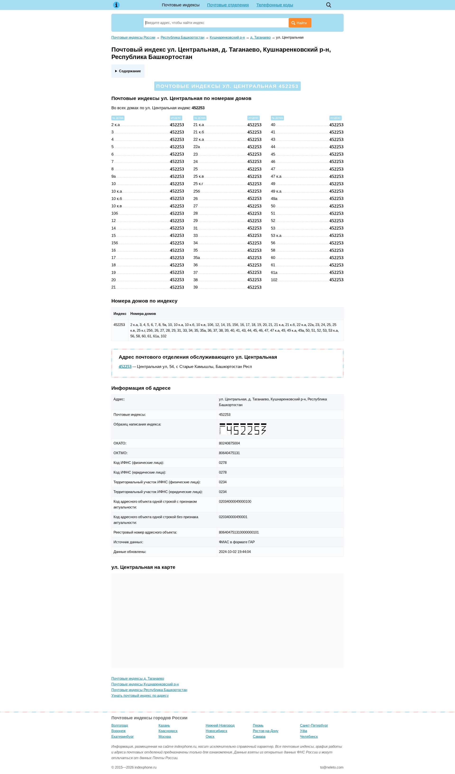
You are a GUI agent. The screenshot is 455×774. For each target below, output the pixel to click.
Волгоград (119, 725)
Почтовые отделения (228, 5)
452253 (125, 366)
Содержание (130, 71)
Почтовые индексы (181, 5)
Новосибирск (216, 731)
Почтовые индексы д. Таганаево (137, 678)
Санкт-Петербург (314, 725)
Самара (259, 736)
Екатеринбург (122, 736)
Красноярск (168, 731)
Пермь (258, 725)
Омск (210, 736)
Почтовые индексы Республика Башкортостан (149, 690)
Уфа (303, 731)
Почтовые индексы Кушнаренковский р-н (145, 684)
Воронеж (118, 731)
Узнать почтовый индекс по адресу (140, 695)
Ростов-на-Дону (265, 731)
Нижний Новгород (220, 725)
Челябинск (309, 736)
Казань (164, 725)
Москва (165, 736)
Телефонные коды (274, 5)
